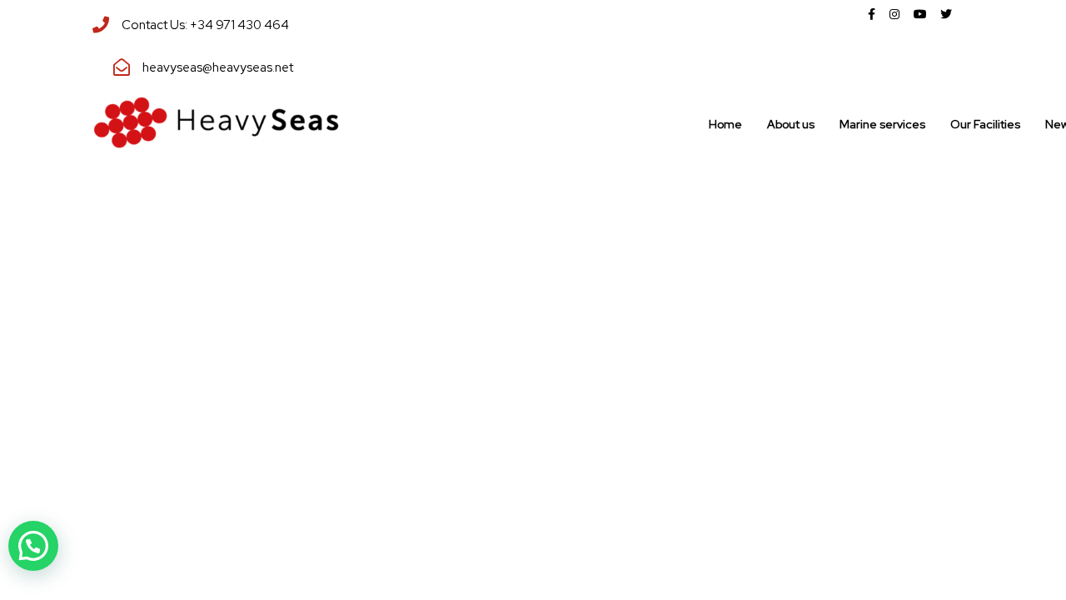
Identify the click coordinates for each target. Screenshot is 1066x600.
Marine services (882, 124)
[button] (33, 546)
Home (725, 124)
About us (790, 124)
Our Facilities (985, 124)
